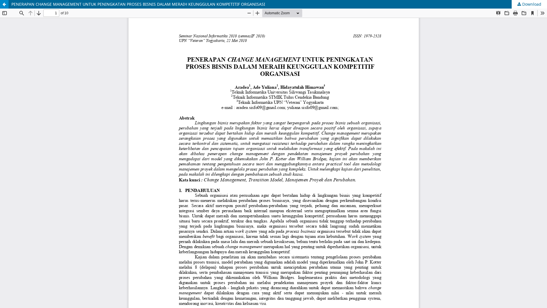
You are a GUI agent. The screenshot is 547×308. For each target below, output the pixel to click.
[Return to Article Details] (4, 4)
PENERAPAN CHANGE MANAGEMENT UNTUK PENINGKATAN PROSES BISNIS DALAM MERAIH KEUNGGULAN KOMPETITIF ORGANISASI (138, 4)
